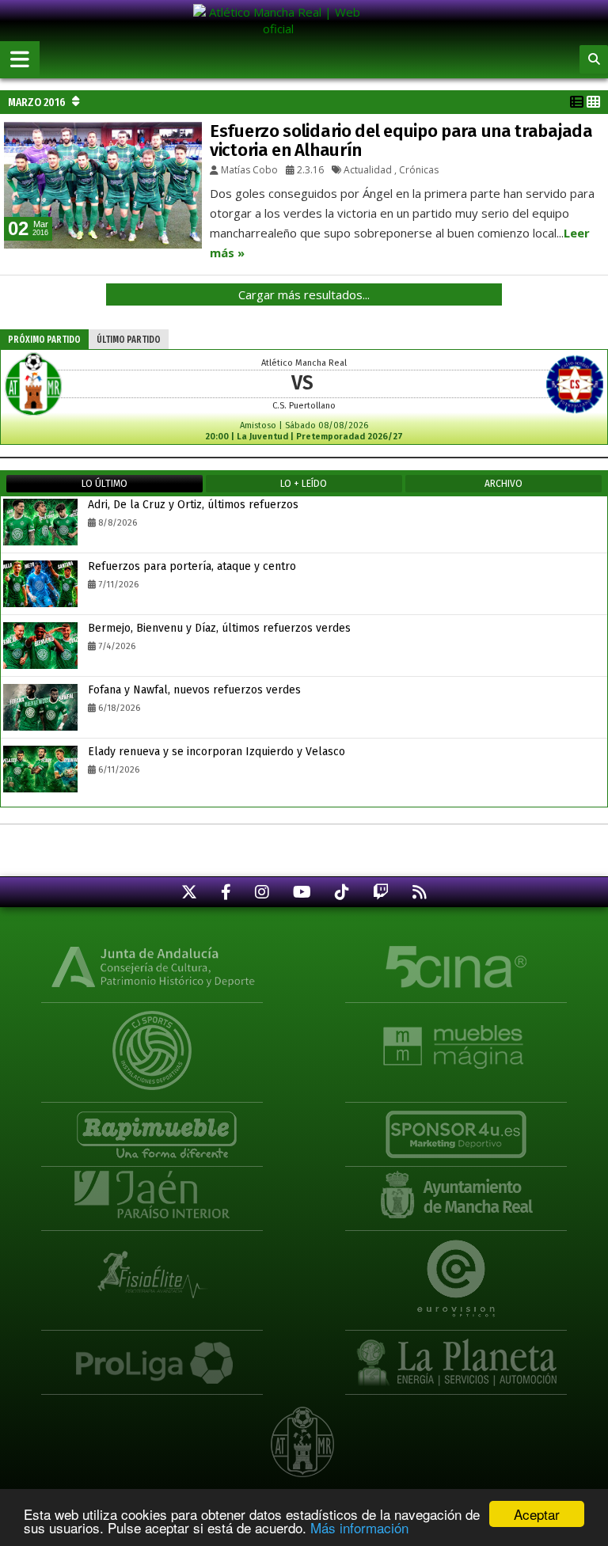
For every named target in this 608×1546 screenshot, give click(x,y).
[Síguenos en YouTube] (302, 891)
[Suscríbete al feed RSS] (420, 891)
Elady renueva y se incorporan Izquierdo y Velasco (216, 751)
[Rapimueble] (152, 1127)
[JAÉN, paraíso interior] (152, 1193)
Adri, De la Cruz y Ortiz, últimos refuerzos (193, 504)
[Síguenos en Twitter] (189, 891)
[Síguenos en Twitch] (381, 891)
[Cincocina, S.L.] (456, 965)
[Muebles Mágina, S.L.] (456, 1038)
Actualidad (368, 170)
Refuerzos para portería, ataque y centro (192, 566)
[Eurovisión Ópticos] (456, 1266)
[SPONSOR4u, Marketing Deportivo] (456, 1127)
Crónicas (419, 170)
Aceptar (537, 1514)
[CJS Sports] (152, 1038)
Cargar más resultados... (304, 294)
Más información (359, 1527)
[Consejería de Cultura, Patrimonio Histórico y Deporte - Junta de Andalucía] (152, 965)
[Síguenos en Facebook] (226, 891)
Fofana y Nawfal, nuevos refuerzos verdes (194, 690)
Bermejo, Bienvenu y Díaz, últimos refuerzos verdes (219, 628)
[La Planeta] (456, 1355)
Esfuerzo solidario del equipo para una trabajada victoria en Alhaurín (401, 140)
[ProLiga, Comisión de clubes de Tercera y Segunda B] (152, 1355)
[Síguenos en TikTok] (342, 891)
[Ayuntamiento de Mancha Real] (456, 1193)
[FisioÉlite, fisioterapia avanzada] (152, 1266)
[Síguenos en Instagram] (262, 891)
